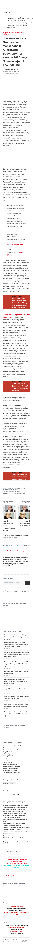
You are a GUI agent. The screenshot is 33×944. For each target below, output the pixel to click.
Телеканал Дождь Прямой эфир (13, 745)
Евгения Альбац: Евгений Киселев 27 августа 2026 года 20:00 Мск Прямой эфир (16, 664)
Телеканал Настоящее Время (12, 750)
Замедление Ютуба (9, 758)
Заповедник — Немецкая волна (12, 760)
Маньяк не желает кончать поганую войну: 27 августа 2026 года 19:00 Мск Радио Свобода (16, 681)
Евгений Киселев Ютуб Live (11, 772)
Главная (10, 18)
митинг (17, 492)
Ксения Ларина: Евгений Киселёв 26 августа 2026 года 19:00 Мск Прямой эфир (15, 714)
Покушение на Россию (10, 770)
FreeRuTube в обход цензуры (16, 551)
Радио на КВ (6, 747)
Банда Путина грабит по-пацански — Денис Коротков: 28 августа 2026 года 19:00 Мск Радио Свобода (16, 644)
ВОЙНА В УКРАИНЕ (25, 18)
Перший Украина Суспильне (11, 766)
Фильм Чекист (7, 762)
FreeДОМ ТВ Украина (9, 752)
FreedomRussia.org (11, 69)
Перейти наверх (25, 941)
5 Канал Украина (8, 754)
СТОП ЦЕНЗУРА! (8, 756)
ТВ (15, 18)
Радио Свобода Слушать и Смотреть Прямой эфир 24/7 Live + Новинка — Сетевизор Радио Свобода (14, 815)
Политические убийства (11, 489)
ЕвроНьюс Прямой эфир (10, 764)
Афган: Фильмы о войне (10, 768)
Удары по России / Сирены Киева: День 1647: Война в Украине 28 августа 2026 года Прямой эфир (16, 654)
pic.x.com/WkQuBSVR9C (15, 244)
